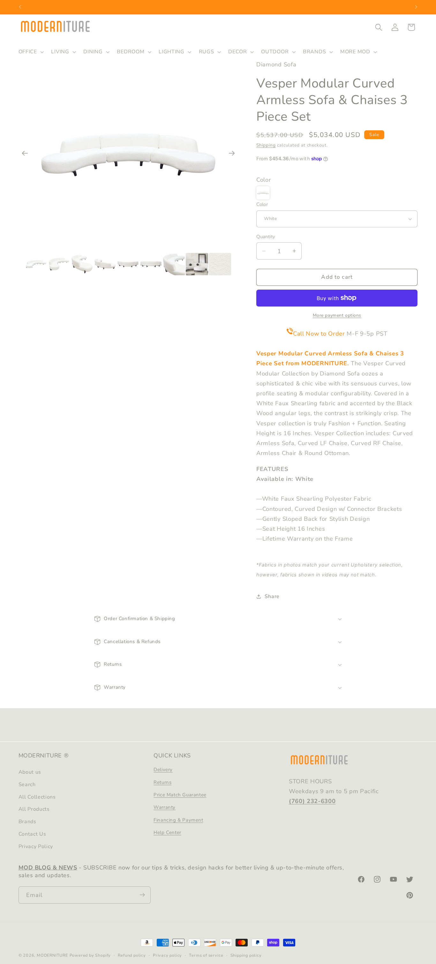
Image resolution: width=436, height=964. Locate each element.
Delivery (163, 770)
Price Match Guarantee (180, 795)
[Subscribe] (142, 895)
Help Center (167, 833)
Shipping (265, 145)
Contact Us (32, 834)
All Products (34, 809)
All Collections (37, 797)
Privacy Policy (36, 846)
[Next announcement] (416, 7)
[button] (30, 51)
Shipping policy (246, 955)
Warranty (165, 807)
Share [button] (272, 596)
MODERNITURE (52, 955)
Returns (162, 782)
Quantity (265, 236)
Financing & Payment (178, 820)
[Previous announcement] (20, 7)
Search (27, 784)
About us (30, 772)
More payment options (337, 315)
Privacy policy (167, 955)
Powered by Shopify (90, 955)
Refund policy (132, 955)
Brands (27, 821)
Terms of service (206, 955)
